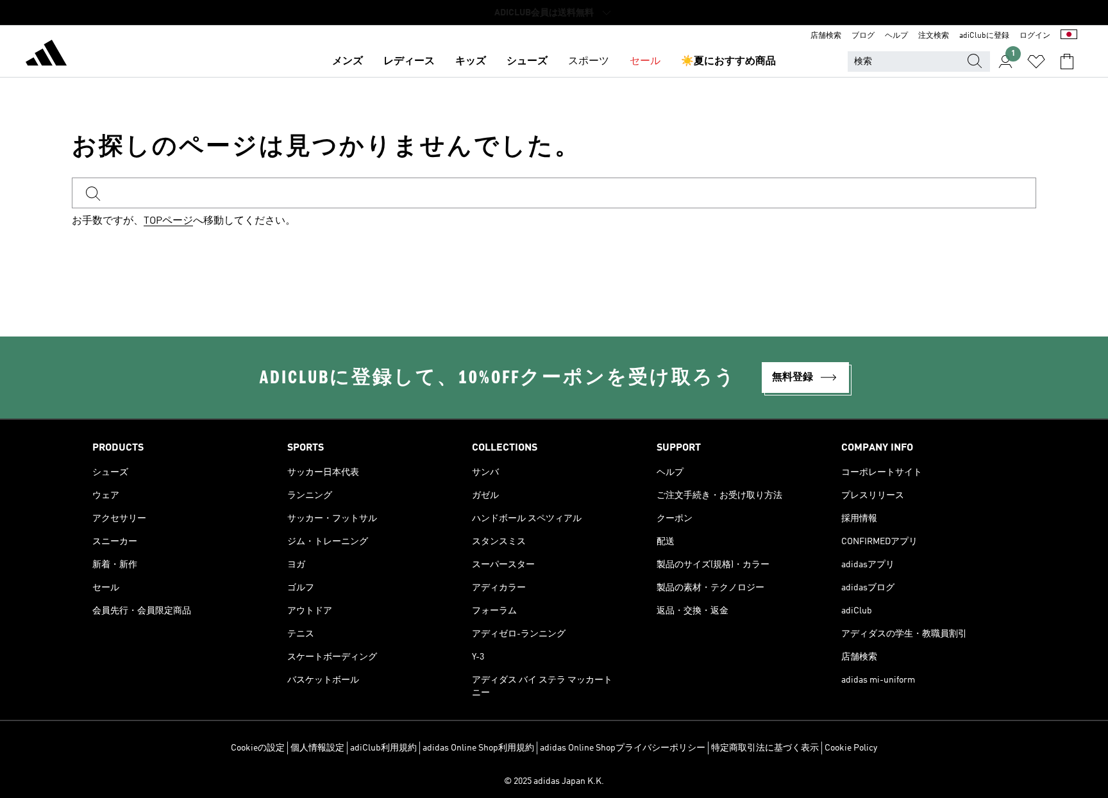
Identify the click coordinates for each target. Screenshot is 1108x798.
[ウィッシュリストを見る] (1036, 61)
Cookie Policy (851, 748)
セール (645, 61)
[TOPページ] (46, 55)
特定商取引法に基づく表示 (765, 748)
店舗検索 (825, 36)
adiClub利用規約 (383, 748)
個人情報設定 (317, 748)
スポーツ (588, 61)
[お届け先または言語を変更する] (1068, 36)
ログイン (1035, 36)
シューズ (527, 61)
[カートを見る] (1067, 61)
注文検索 (933, 36)
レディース (409, 61)
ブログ (863, 36)
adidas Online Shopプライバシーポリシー (622, 748)
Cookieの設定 (258, 748)
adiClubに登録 (984, 36)
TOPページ (168, 221)
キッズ (470, 61)
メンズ (347, 61)
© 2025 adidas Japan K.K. (554, 781)
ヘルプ (896, 36)
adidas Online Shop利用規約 (478, 748)
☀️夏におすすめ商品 (728, 61)
